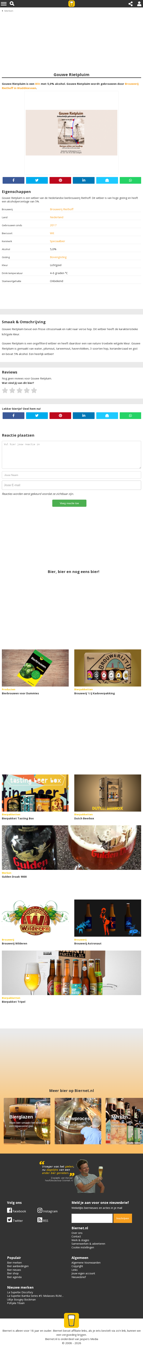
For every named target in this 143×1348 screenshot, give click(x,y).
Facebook (19, 1211)
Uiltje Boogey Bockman (21, 1299)
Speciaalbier (57, 241)
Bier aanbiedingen (18, 1266)
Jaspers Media (89, 1339)
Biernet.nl (51, 1339)
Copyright (77, 1266)
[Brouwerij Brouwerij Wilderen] (35, 918)
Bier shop (13, 1273)
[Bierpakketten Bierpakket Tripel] (71, 973)
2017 (53, 225)
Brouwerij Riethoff (61, 209)
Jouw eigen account (83, 1273)
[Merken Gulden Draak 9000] (71, 847)
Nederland (56, 217)
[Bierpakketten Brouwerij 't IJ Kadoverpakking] (107, 668)
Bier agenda (14, 1277)
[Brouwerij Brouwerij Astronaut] (107, 918)
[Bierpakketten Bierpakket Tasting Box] (35, 793)
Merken (8, 10)
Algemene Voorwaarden (86, 1262)
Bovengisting (58, 257)
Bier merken (14, 1262)
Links (75, 1270)
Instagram (50, 1211)
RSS (45, 1221)
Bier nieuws (14, 1270)
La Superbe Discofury (20, 1292)
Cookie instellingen (83, 1247)
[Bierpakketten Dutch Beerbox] (107, 793)
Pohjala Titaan (16, 1303)
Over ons (77, 1233)
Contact (76, 1236)
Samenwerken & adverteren (88, 1243)
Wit (37, 84)
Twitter (17, 1221)
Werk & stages (80, 1240)
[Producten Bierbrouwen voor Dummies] (35, 668)
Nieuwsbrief (79, 1277)
